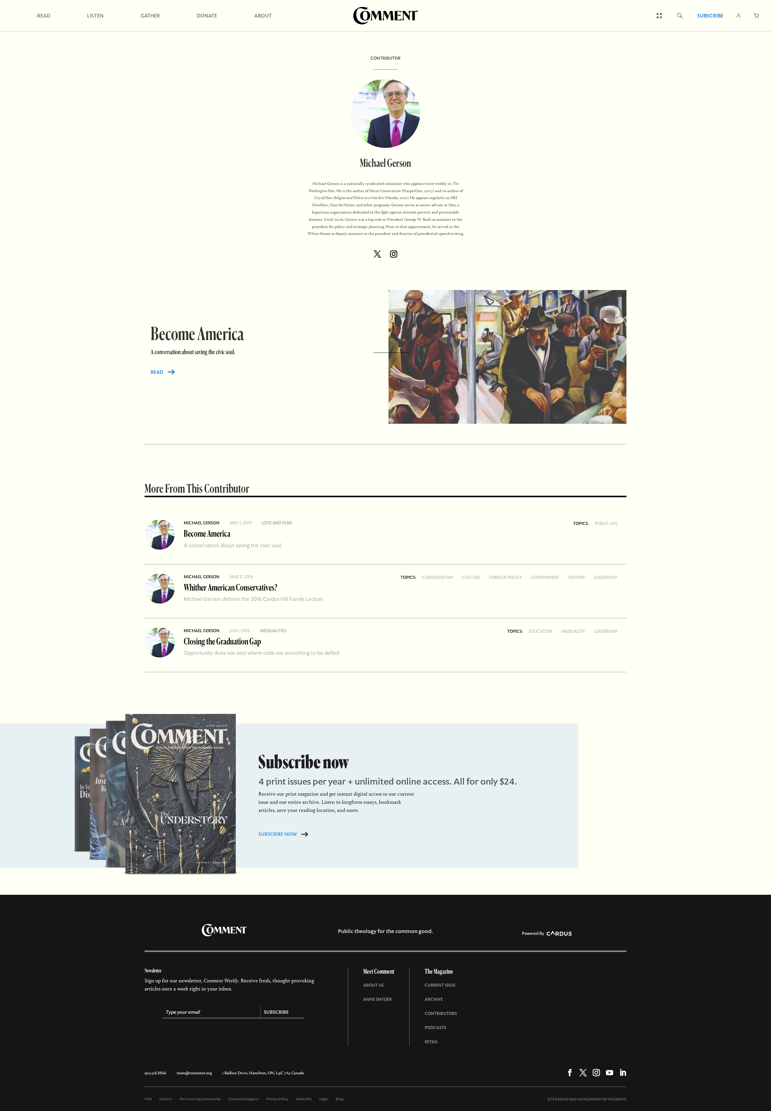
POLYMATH (616, 1099)
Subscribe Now (277, 834)
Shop (340, 1099)
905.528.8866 (155, 1072)
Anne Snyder (377, 999)
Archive (434, 999)
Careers (165, 1099)
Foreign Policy (505, 577)
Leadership (605, 577)
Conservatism (437, 577)
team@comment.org (194, 1072)
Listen (95, 16)
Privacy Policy (277, 1099)
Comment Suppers (243, 1099)
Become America (207, 533)
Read (43, 16)
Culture (471, 577)
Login (323, 1099)
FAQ (148, 1099)
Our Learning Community (200, 1099)
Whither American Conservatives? (230, 587)
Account (738, 16)
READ (157, 372)
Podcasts (435, 1027)
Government (545, 577)
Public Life (606, 523)
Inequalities (273, 630)
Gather (150, 16)
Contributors (441, 1013)
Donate (207, 16)
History (576, 577)
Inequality (573, 631)
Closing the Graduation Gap (222, 641)
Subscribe (710, 16)
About (263, 16)
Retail (431, 1041)
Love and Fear (277, 522)
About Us (373, 985)
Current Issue (440, 985)
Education (540, 631)
